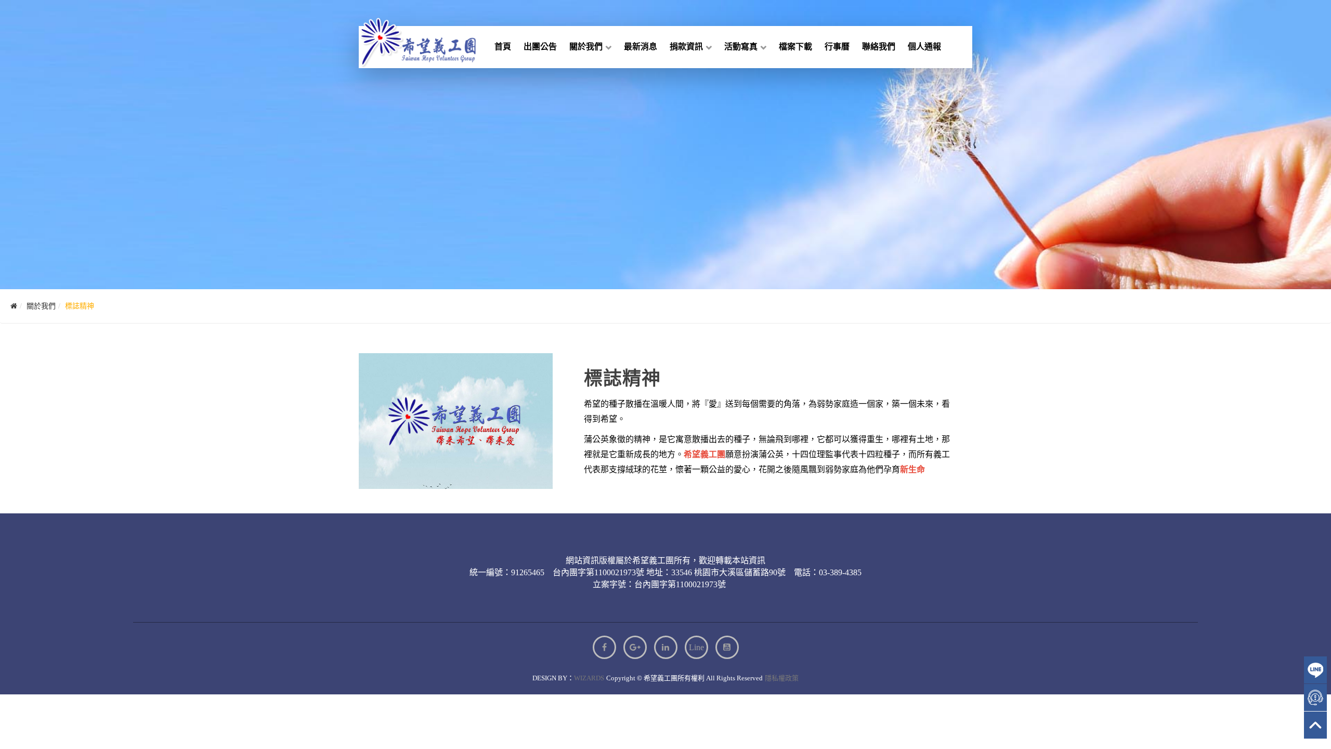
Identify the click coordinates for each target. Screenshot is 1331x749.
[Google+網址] (635, 647)
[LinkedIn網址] (665, 647)
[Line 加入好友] (696, 647)
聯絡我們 (878, 46)
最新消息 (640, 46)
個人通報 (924, 46)
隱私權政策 (782, 678)
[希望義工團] (411, 42)
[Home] (13, 306)
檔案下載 (795, 46)
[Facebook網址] (604, 647)
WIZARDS (589, 678)
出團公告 (540, 46)
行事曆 (837, 46)
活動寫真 (741, 46)
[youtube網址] (727, 647)
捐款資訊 (686, 46)
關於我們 (586, 46)
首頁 (502, 46)
